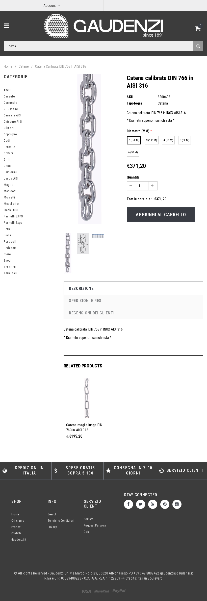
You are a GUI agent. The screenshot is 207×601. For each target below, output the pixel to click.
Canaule (9, 96)
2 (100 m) (133, 140)
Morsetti (9, 197)
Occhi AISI (11, 210)
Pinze (7, 235)
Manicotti (10, 191)
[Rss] (152, 504)
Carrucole (10, 103)
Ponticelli (10, 241)
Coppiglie (10, 134)
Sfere (7, 254)
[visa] (86, 591)
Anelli (8, 90)
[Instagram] (177, 504)
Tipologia (134, 103)
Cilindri (9, 128)
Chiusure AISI (13, 121)
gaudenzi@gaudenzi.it (176, 573)
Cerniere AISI (12, 115)
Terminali (10, 273)
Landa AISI (11, 178)
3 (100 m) (151, 140)
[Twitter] (140, 504)
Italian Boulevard (150, 578)
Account (49, 6)
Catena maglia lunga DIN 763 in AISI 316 (84, 427)
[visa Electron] (102, 591)
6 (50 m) (133, 152)
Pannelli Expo (13, 222)
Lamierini (10, 172)
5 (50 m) (184, 140)
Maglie (8, 185)
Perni (7, 229)
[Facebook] (128, 504)
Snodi (8, 260)
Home (8, 66)
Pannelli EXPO (13, 216)
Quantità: (134, 177)
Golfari (8, 153)
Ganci (8, 166)
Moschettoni (12, 204)
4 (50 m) (168, 140)
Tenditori (10, 267)
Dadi (7, 140)
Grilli (7, 159)
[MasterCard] (119, 591)
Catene (24, 66)
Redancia (10, 248)
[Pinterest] (164, 504)
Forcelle (9, 147)
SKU (130, 97)
